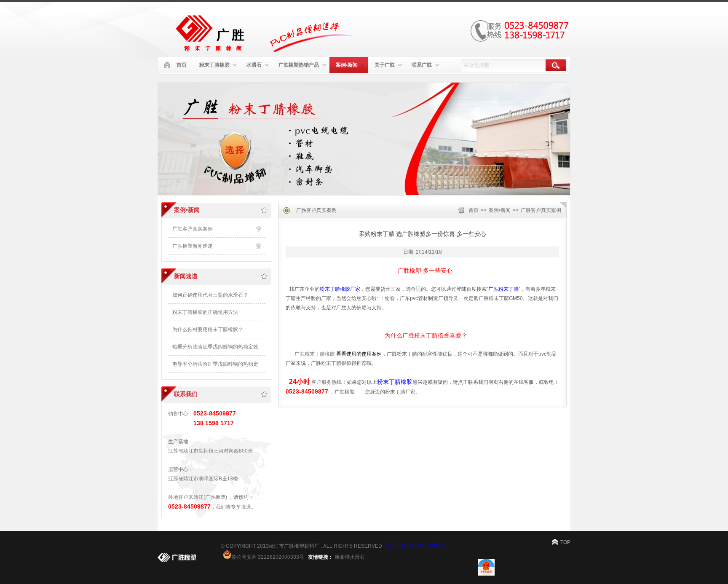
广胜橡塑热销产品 (298, 65)
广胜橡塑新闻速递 (192, 246)
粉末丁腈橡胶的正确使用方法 (205, 312)
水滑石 (254, 65)
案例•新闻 (347, 65)
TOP (565, 542)
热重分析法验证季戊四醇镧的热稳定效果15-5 (215, 349)
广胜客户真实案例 (541, 210)
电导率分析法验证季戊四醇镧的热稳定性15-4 (215, 366)
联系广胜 (422, 65)
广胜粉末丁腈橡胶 (314, 354)
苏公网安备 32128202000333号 (267, 556)
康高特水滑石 (350, 557)
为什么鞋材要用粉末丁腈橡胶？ (207, 329)
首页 (182, 65)
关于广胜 (385, 65)
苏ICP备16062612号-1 (414, 545)
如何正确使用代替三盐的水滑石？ (210, 295)
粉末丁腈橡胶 (214, 65)
